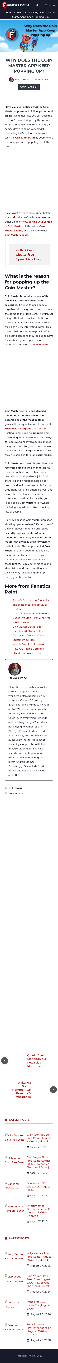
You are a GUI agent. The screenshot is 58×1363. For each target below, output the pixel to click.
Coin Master (22, 12)
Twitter (41, 428)
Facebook (11, 428)
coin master (16, 793)
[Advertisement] (29, 182)
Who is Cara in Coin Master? (30, 644)
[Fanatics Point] (15, 5)
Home (9, 12)
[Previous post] (4, 1060)
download (41, 344)
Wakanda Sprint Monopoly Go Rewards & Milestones (21, 1089)
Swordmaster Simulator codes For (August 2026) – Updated (39, 1210)
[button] (37, 5)
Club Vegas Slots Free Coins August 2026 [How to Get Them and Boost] (38, 1162)
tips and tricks (13, 217)
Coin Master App (25, 137)
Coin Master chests (16, 234)
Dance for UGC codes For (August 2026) (38, 1187)
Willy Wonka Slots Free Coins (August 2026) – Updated (39, 1138)
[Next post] (53, 1089)
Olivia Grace (24, 79)
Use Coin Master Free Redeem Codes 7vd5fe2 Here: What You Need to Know (32, 618)
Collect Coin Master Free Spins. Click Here (28, 254)
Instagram (24, 428)
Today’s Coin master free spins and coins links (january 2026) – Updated (31, 605)
